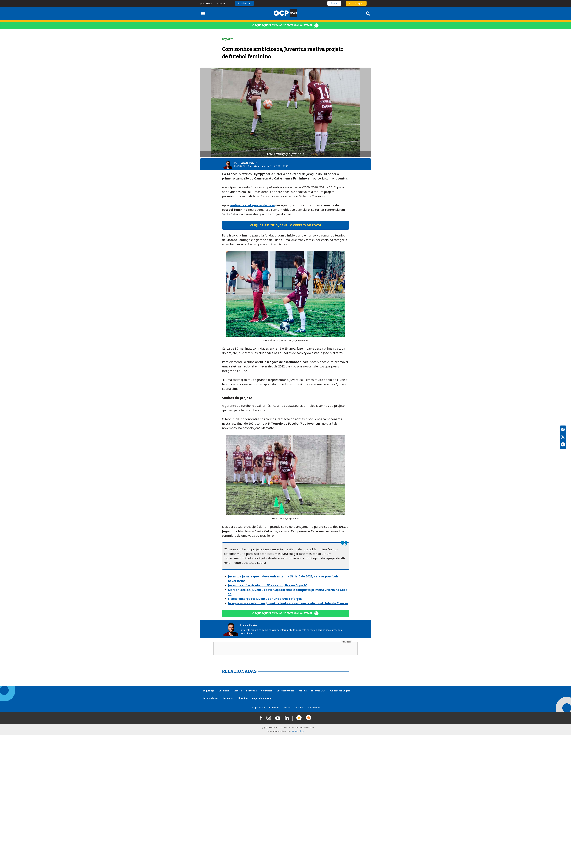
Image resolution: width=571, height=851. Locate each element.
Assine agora (356, 3)
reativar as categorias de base (252, 205)
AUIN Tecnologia (297, 731)
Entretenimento (285, 690)
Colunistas (266, 690)
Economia (251, 690)
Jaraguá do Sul (258, 707)
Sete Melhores (210, 698)
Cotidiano (224, 690)
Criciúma (299, 707)
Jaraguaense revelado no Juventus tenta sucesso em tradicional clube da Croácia (288, 603)
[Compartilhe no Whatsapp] (563, 445)
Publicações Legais (340, 690)
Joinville (287, 707)
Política (303, 690)
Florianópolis (314, 707)
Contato (221, 3)
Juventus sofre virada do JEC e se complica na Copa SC (267, 585)
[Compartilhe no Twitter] (563, 437)
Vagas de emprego (262, 698)
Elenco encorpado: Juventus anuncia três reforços (265, 599)
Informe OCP (318, 690)
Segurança (208, 690)
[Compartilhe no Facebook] (563, 430)
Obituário (242, 698)
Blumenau (274, 707)
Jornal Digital (206, 3)
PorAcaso (228, 698)
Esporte (237, 690)
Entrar (334, 3)
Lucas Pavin (248, 163)
